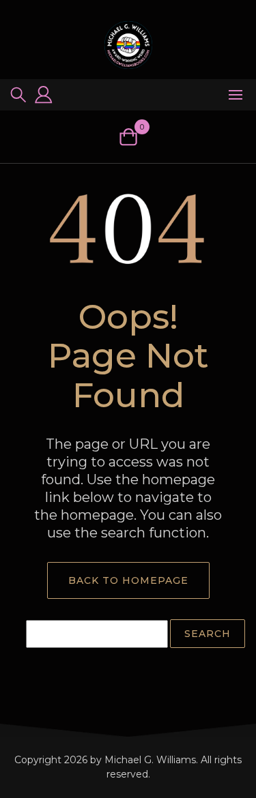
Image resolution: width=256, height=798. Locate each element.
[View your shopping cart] (128, 136)
